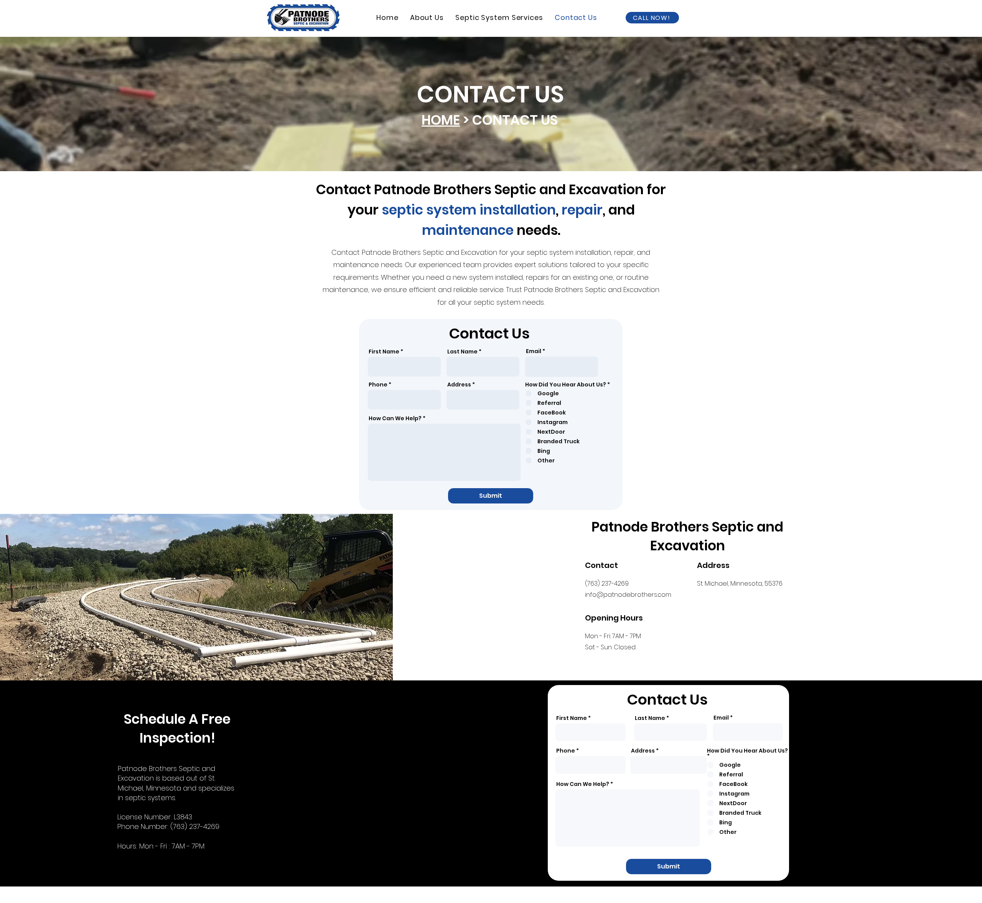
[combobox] (483, 399)
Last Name (462, 351)
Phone (378, 384)
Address (459, 384)
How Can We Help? (395, 418)
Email (533, 351)
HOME (441, 120)
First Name (384, 351)
